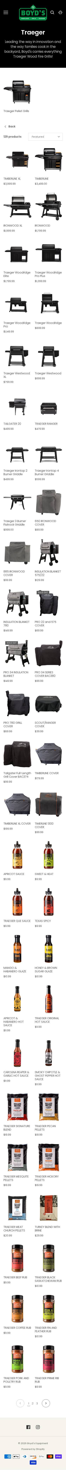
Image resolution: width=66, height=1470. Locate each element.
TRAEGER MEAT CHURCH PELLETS (14, 1228)
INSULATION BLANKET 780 (17, 623)
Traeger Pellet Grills (16, 111)
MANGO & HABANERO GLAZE (15, 969)
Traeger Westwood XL (17, 375)
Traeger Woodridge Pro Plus (48, 274)
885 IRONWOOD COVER (14, 573)
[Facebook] (28, 1427)
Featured (38, 136)
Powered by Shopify (33, 1449)
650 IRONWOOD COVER (45, 523)
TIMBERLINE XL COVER (17, 824)
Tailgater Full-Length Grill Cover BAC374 (17, 775)
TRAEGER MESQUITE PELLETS (16, 1178)
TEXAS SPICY (43, 921)
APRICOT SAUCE (14, 874)
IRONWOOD (42, 226)
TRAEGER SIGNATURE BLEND (17, 1128)
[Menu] (6, 12)
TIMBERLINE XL (12, 179)
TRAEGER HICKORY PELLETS (47, 1178)
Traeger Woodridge (48, 323)
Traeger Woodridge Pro (17, 324)
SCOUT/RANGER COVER (45, 724)
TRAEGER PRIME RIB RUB (47, 1380)
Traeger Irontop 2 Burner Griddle (15, 472)
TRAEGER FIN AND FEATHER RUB (46, 1329)
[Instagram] (38, 1427)
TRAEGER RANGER (46, 424)
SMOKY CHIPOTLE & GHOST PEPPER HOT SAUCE (48, 1075)
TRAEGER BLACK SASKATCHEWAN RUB (48, 1279)
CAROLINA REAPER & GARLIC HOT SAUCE (16, 1074)
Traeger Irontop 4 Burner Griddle (47, 472)
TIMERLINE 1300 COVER (44, 825)
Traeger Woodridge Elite (17, 274)
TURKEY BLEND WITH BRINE (47, 1228)
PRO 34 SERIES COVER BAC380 (45, 674)
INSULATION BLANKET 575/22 (48, 573)
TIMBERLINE (42, 179)
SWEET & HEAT (44, 874)
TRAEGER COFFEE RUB (17, 1328)
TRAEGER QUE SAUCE (17, 921)
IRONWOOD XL (13, 226)
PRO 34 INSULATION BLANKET (16, 674)
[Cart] (60, 12)
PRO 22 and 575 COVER (45, 623)
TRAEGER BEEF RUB (15, 1277)
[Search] (52, 12)
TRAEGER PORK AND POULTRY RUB (16, 1380)
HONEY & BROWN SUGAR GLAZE (46, 969)
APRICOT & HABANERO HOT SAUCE (14, 1021)
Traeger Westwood (48, 373)
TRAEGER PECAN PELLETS (45, 1128)
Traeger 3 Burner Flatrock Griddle (15, 523)
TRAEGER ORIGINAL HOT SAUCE (47, 1020)
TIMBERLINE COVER (47, 773)
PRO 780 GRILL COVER (13, 724)
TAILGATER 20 (12, 424)
